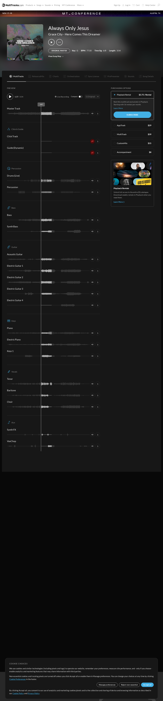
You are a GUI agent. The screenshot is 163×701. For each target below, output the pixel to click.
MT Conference (68, 5)
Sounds (48, 5)
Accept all (147, 685)
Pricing (57, 5)
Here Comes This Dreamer (82, 34)
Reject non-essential (129, 685)
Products (29, 5)
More (79, 5)
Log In (127, 5)
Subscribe (132, 114)
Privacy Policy (33, 693)
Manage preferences (107, 685)
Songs (39, 5)
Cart (138, 5)
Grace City (55, 34)
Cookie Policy (18, 693)
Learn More (118, 108)
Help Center (150, 5)
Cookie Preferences (17, 679)
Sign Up (117, 5)
